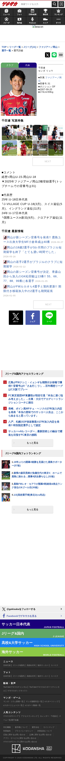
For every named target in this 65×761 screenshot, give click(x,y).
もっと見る (32, 442)
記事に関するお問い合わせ (41, 735)
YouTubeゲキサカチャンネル (15, 687)
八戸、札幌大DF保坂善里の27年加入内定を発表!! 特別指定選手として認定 (33, 423)
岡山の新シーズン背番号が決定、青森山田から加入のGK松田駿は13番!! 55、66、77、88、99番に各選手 (32, 276)
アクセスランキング (29, 716)
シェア (32, 321)
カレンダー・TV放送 (48, 716)
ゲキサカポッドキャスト (18, 691)
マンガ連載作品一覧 (34, 701)
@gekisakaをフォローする (21, 609)
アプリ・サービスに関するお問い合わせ (19, 738)
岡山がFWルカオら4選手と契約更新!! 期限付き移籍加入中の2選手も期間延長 (32, 291)
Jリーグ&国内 (18, 665)
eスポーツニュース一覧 (13, 705)
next (48, 161)
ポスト (16, 321)
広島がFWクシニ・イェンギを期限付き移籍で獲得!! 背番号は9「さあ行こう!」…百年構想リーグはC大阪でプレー (35, 386)
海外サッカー (43, 665)
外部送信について (44, 731)
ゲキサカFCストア (11, 716)
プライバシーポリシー (24, 731)
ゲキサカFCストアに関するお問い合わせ (20, 742)
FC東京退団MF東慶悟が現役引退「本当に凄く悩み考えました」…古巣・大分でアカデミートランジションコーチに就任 (35, 399)
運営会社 (35, 727)
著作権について (21, 727)
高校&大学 (31, 665)
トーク (49, 321)
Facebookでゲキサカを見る (21, 616)
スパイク (54, 665)
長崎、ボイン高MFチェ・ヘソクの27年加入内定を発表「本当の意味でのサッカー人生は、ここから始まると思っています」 (35, 412)
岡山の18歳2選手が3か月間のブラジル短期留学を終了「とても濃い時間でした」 (32, 252)
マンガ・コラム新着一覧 (13, 701)
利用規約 (7, 731)
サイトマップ (48, 727)
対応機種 (7, 727)
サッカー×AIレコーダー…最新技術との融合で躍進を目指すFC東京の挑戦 (35, 433)
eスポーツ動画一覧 (33, 705)
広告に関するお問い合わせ (14, 735)
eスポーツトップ (51, 701)
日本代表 (7, 665)
